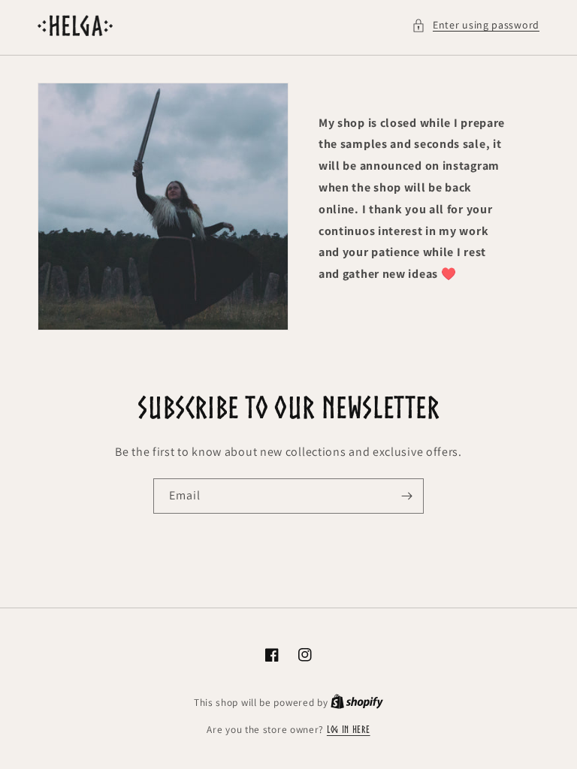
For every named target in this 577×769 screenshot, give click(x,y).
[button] (475, 25)
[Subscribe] (406, 496)
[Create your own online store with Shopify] (357, 702)
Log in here (348, 729)
